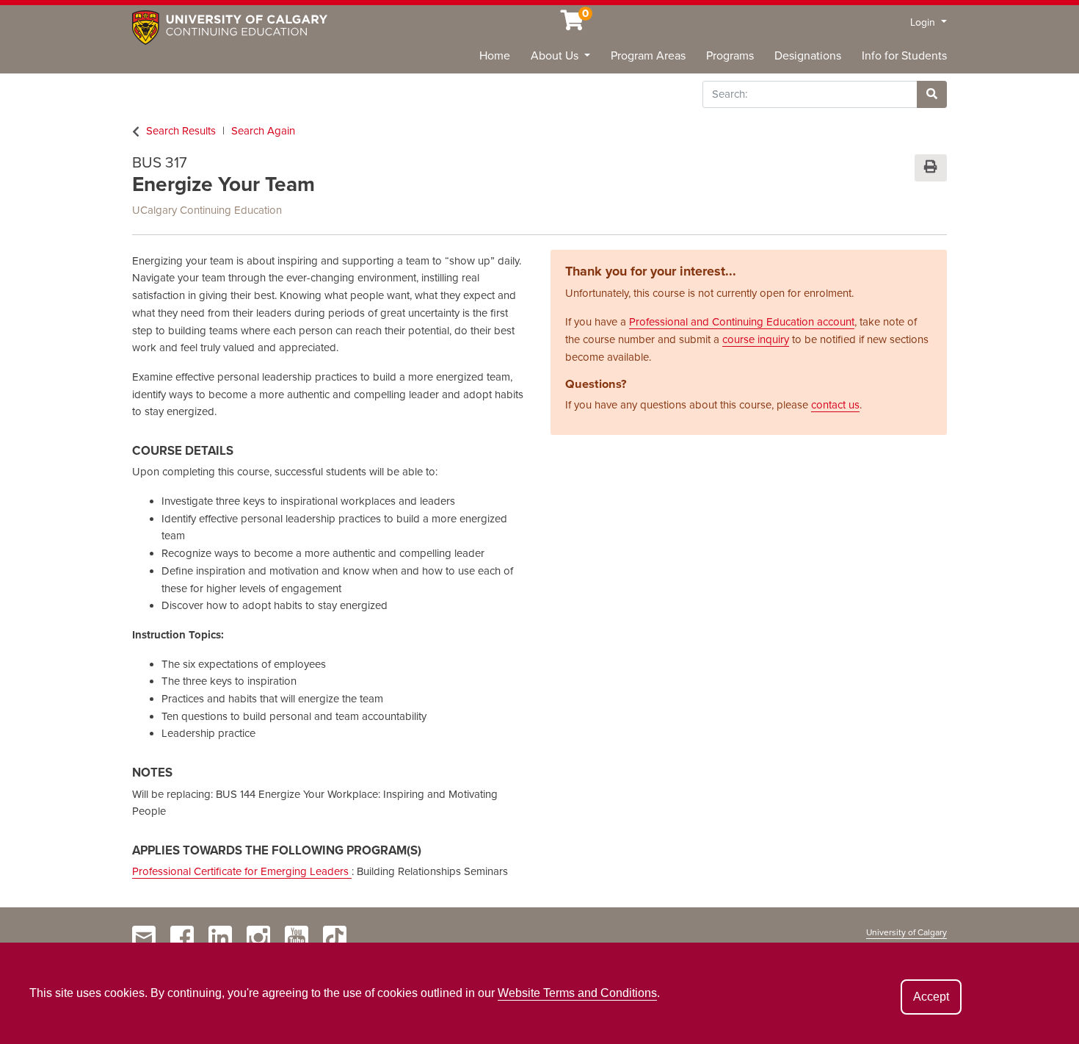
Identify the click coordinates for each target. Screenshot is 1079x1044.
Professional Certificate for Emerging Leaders (242, 871)
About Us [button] (556, 55)
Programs (730, 55)
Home (494, 55)
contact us (835, 404)
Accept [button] (931, 996)
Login (924, 22)
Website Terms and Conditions (577, 993)
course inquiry (755, 339)
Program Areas (648, 55)
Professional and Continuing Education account (741, 321)
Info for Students (904, 55)
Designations (807, 55)
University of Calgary (906, 932)
